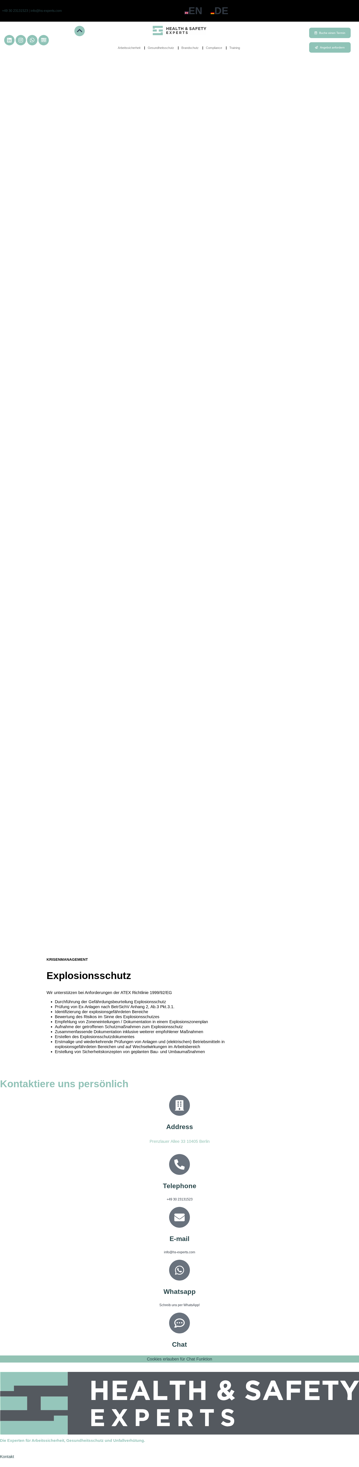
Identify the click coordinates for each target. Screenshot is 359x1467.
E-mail (179, 1238)
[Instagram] (21, 40)
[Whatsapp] (32, 40)
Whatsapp (180, 1291)
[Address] (179, 1105)
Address (179, 1127)
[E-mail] (179, 1217)
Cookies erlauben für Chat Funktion (179, 1359)
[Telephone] (179, 1164)
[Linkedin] (9, 40)
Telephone (179, 1186)
